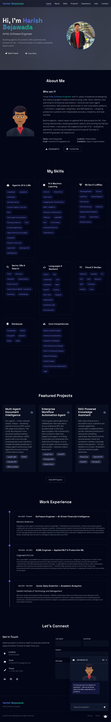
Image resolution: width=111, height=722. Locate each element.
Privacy (90, 716)
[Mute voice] (103, 660)
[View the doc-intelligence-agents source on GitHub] (32, 412)
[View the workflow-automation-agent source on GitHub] (68, 412)
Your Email (86, 639)
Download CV (54, 149)
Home (48, 3)
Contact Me (74, 149)
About (57, 3)
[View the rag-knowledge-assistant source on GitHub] (105, 412)
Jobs (96, 3)
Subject (58, 650)
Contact (104, 3)
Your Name (59, 639)
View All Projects (55, 479)
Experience (86, 3)
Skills (65, 3)
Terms (97, 716)
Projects (74, 3)
